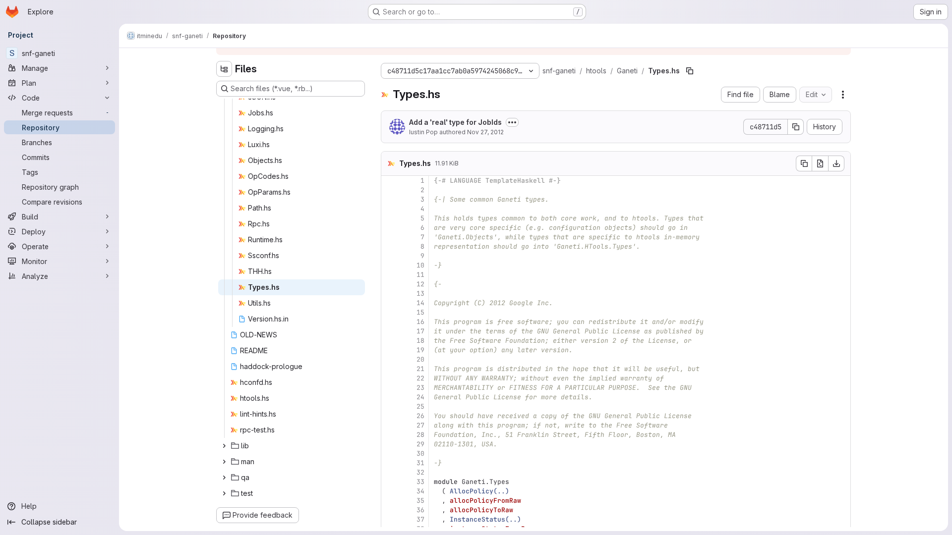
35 (420, 500)
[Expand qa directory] (224, 477)
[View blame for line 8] (389, 246)
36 (420, 510)
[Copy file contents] (804, 163)
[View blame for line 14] (389, 303)
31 (420, 463)
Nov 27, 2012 (485, 132)
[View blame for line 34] (389, 491)
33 (420, 482)
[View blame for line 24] (389, 397)
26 (420, 416)
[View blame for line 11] (389, 274)
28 (420, 434)
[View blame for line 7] (389, 237)
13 (420, 293)
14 (420, 303)
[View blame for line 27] (389, 425)
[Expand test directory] (224, 493)
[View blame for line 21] (389, 369)
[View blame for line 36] (389, 510)
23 (420, 387)
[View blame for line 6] (389, 227)
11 (420, 274)
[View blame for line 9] (389, 256)
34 (420, 491)
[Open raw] (820, 163)
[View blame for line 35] (389, 500)
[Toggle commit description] (512, 122)
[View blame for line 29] (389, 444)
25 (420, 406)
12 (420, 284)
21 (420, 369)
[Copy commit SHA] (796, 127)
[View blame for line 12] (389, 284)
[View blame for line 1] (389, 180)
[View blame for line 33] (389, 481)
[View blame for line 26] (389, 416)
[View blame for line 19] (389, 350)
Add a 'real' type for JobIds (455, 122)
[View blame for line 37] (389, 519)
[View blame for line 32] (389, 472)
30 (420, 453)
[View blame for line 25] (389, 406)
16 (420, 322)
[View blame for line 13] (389, 293)
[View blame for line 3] (389, 199)
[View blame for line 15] (389, 312)
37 (420, 519)
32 (420, 472)
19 (420, 350)
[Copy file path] (690, 71)
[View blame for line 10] (389, 265)
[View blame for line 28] (389, 434)
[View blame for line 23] (389, 387)
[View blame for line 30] (389, 453)
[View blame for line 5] (389, 218)
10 (420, 265)
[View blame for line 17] (389, 331)
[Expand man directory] (224, 462)
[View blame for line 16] (389, 321)
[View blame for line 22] (389, 378)
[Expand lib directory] (224, 446)
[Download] (836, 163)
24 (420, 397)
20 (420, 359)
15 (420, 312)
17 (420, 331)
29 (420, 444)
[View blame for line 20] (389, 359)
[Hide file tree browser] (224, 69)
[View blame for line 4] (389, 209)
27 (420, 425)
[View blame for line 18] (389, 340)
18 (420, 340)
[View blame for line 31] (389, 463)
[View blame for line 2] (389, 190)
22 (420, 378)
